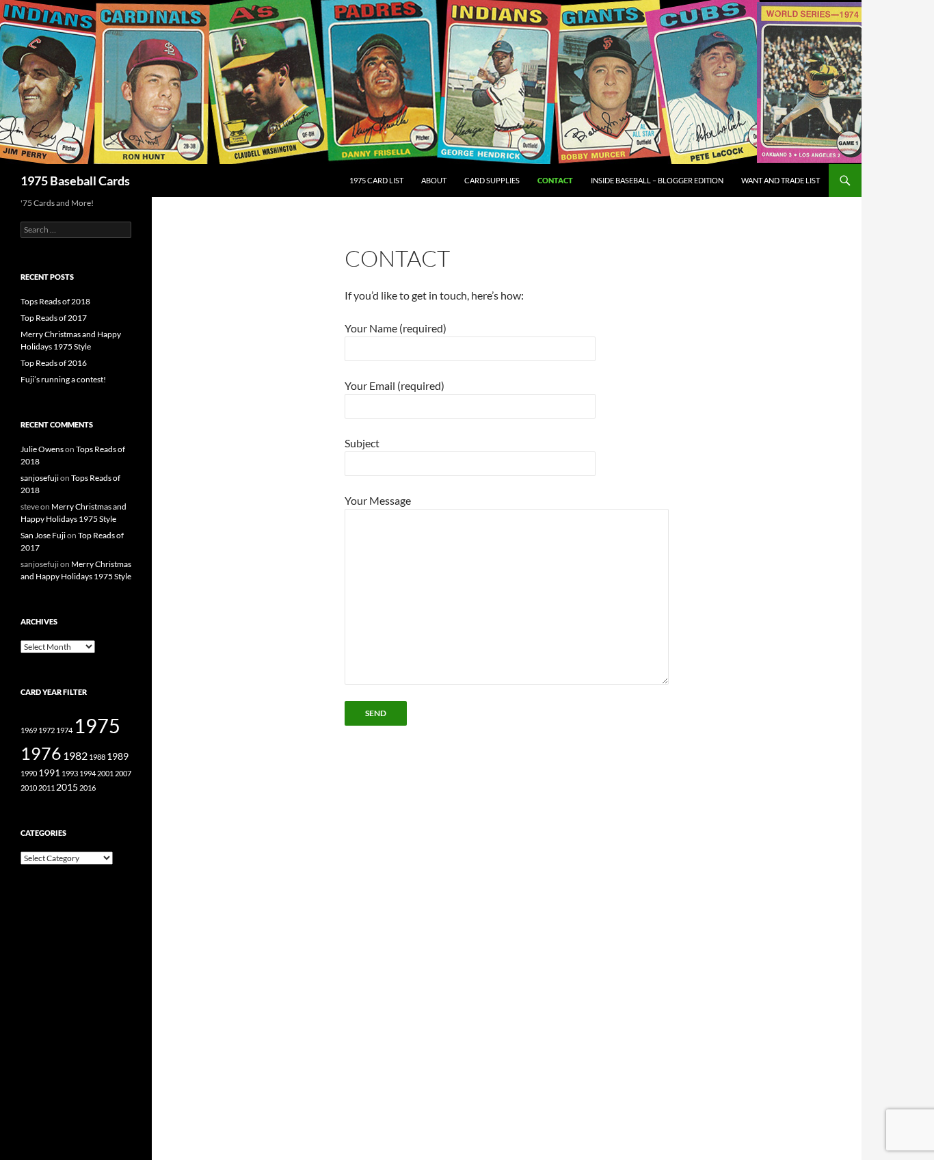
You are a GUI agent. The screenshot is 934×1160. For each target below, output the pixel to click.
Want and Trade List (780, 180)
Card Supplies (492, 180)
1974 (64, 730)
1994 (87, 773)
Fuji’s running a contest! (63, 379)
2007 (123, 773)
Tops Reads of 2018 (55, 301)
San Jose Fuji (43, 535)
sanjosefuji (40, 478)
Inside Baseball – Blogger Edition (657, 180)
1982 (75, 756)
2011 (46, 787)
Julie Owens (42, 449)
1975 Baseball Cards (75, 180)
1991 (49, 772)
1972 (46, 730)
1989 (118, 756)
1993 (70, 773)
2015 (67, 787)
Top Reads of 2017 (54, 318)
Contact (555, 180)
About (433, 180)
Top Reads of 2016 (54, 363)
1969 (29, 730)
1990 (29, 773)
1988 (97, 756)
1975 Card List (376, 180)
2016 (87, 787)
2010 (29, 787)
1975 (97, 725)
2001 (105, 773)
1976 (41, 753)
